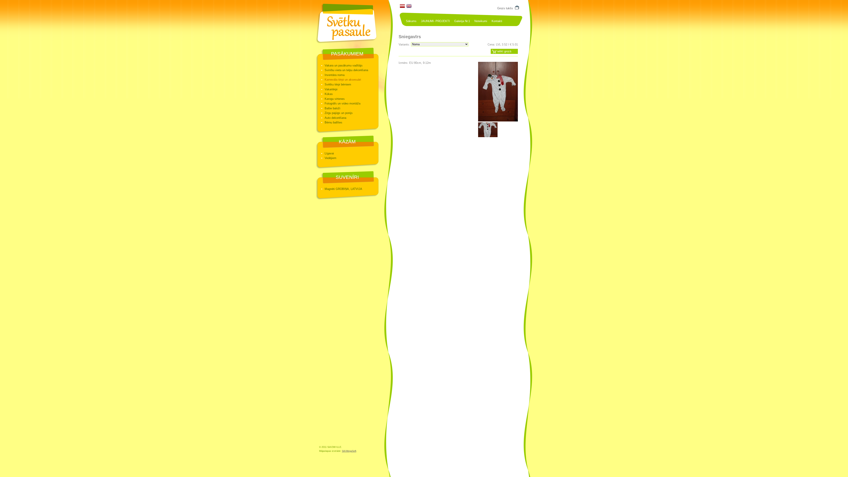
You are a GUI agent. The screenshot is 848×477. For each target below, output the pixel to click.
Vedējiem (330, 158)
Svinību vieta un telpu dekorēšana (346, 70)
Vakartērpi (331, 89)
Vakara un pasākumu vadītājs (344, 65)
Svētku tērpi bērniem (338, 84)
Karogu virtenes (335, 98)
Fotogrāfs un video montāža (342, 103)
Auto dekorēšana (335, 117)
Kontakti (497, 21)
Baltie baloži (332, 108)
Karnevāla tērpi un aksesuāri (343, 79)
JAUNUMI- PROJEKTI (435, 21)
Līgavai (329, 153)
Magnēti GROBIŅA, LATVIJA (343, 189)
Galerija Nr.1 (462, 21)
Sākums (411, 21)
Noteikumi (480, 21)
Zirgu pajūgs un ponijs (339, 113)
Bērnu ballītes (333, 122)
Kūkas (329, 94)
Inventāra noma (334, 75)
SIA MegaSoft (349, 451)
